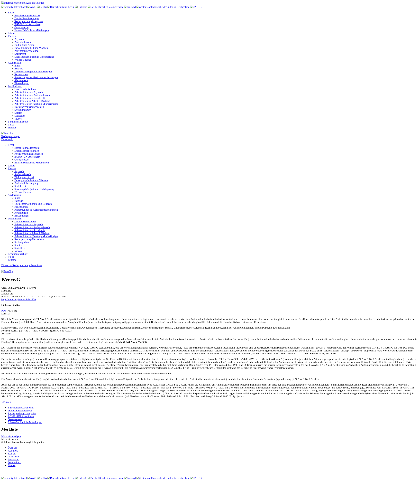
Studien (18, 112)
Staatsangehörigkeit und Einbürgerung (34, 56)
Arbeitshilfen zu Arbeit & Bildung (32, 101)
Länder (11, 33)
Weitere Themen (22, 59)
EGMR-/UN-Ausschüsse (27, 24)
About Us (13, 450)
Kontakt (12, 453)
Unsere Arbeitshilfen (25, 89)
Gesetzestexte (21, 27)
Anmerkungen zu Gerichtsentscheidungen (36, 77)
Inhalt (17, 65)
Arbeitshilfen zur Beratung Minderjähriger (36, 104)
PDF (3, 310)
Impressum (13, 459)
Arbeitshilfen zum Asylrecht (28, 92)
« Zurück (6, 402)
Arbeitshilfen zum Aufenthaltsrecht (32, 95)
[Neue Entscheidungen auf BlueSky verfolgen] (209, 133)
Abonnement (21, 80)
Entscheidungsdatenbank (27, 15)
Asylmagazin (14, 62)
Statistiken (19, 115)
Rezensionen (21, 74)
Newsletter (13, 456)
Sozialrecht (20, 53)
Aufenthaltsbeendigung (26, 50)
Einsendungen (21, 83)
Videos (18, 118)
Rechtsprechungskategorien (28, 21)
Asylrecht (19, 39)
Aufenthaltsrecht (22, 42)
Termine (12, 127)
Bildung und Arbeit (24, 45)
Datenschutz (14, 462)
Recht (11, 12)
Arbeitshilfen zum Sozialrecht (29, 98)
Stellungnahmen (22, 109)
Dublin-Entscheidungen (26, 18)
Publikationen (15, 86)
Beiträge (18, 68)
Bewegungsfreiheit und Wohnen (31, 48)
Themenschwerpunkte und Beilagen (33, 71)
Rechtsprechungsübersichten (29, 106)
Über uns (12, 447)
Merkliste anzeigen (11, 436)
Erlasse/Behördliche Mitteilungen (31, 30)
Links (11, 124)
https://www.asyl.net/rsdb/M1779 (18, 299)
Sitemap (12, 465)
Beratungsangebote (18, 121)
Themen (12, 36)
